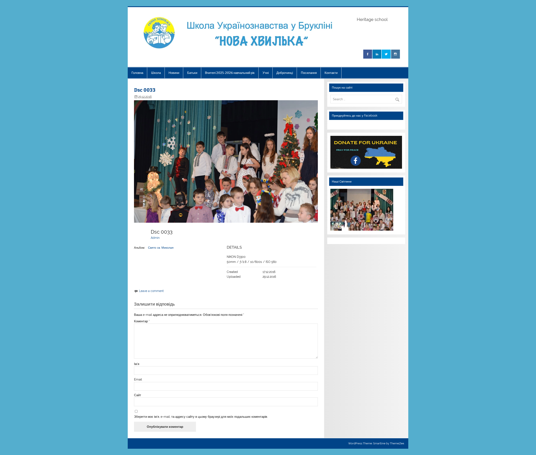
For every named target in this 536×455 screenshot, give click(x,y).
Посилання (309, 73)
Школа (156, 73)
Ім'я (136, 364)
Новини (174, 73)
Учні (266, 73)
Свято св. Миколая (161, 247)
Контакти (331, 73)
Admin (155, 237)
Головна (137, 73)
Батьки (192, 73)
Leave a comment (151, 291)
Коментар (142, 321)
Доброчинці (284, 73)
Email (138, 379)
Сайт (137, 395)
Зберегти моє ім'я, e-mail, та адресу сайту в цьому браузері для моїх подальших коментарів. (201, 416)
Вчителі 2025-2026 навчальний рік (230, 73)
